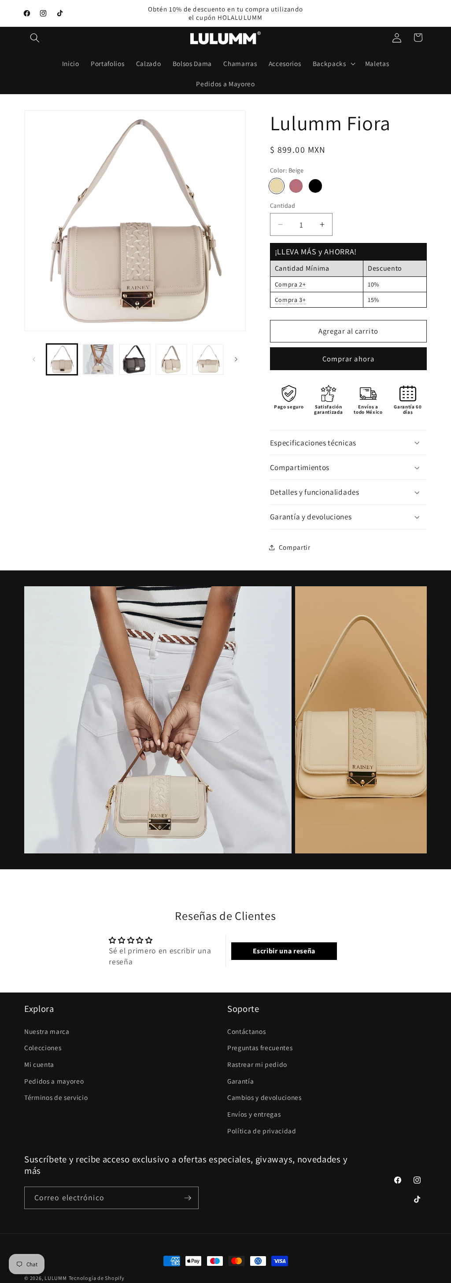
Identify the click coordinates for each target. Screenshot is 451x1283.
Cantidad (283, 205)
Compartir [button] (295, 547)
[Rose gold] (296, 186)
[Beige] (277, 186)
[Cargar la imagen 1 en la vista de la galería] (62, 359)
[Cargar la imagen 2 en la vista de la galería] (98, 359)
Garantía (240, 1081)
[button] (34, 37)
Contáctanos (246, 1031)
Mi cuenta (39, 1064)
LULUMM (55, 1278)
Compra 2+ (290, 284)
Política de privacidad (261, 1130)
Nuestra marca (47, 1031)
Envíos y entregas (254, 1114)
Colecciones (42, 1047)
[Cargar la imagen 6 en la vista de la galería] (208, 359)
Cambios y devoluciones (264, 1097)
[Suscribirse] (187, 1198)
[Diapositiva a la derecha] (236, 359)
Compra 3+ (290, 300)
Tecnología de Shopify (97, 1278)
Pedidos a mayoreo (54, 1081)
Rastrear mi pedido (257, 1064)
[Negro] (315, 186)
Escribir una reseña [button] (284, 951)
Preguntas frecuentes (259, 1047)
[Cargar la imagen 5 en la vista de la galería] (171, 359)
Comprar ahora (348, 359)
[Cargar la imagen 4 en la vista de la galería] (135, 359)
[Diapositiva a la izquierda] (34, 359)
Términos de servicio (56, 1097)
